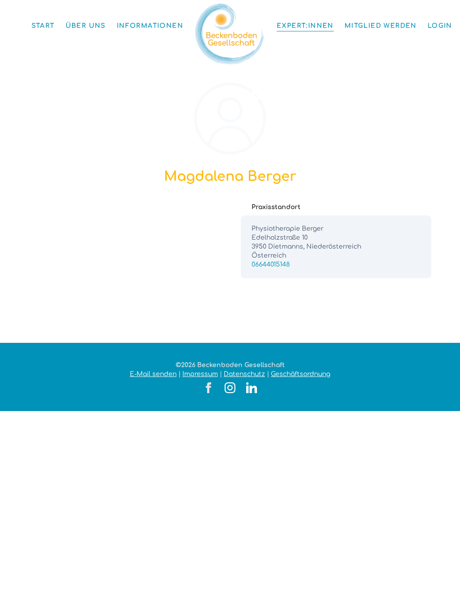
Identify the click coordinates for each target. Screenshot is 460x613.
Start (43, 25)
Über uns (86, 25)
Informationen (150, 25)
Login (440, 25)
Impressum (200, 374)
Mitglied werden (381, 25)
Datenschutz (244, 374)
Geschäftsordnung (300, 374)
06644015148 (271, 264)
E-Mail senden (153, 374)
